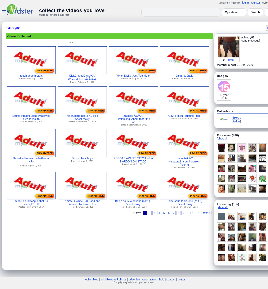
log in (245, 2)
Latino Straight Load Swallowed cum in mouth (31, 117)
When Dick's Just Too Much (133, 75)
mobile (87, 279)
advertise (134, 279)
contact (170, 279)
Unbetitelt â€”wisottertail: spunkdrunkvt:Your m (184, 161)
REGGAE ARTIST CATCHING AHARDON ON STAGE (133, 160)
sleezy (236, 118)
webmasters (149, 279)
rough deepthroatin (31, 75)
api (102, 279)
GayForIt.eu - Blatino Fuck (184, 115)
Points (229, 59)
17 (191, 212)
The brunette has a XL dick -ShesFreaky (82, 117)
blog (95, 279)
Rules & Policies (116, 279)
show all (223, 138)
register (255, 2)
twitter (181, 279)
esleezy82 (13, 28)
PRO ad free (45, 70)
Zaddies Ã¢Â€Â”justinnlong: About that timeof (133, 119)
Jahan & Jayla (184, 75)
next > (206, 212)
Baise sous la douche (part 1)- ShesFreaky (184, 202)
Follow (236, 121)
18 (197, 212)
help (161, 279)
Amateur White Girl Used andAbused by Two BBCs (82, 202)
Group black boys (82, 158)
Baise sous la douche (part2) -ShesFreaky (133, 202)
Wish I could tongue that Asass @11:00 (31, 202)
